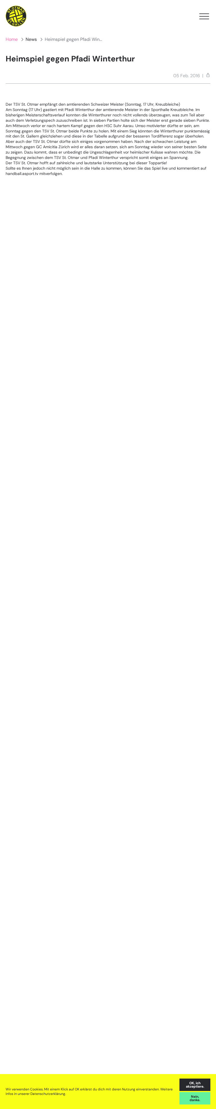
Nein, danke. (195, 1098)
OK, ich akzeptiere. (195, 1085)
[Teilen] (208, 75)
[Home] (16, 16)
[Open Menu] (204, 16)
